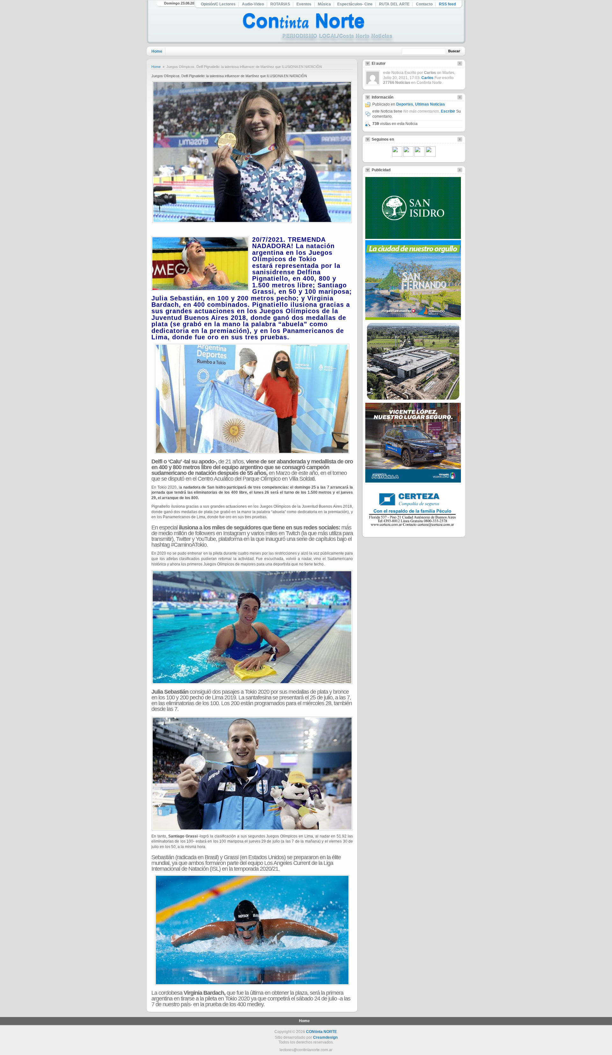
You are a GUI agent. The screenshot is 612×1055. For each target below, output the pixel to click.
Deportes (404, 104)
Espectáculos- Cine (355, 4)
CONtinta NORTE (321, 1031)
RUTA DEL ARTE (394, 4)
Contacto (424, 4)
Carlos (427, 78)
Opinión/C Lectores (218, 4)
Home (156, 51)
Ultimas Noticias (430, 104)
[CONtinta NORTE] (318, 28)
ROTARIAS (280, 4)
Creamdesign (325, 1037)
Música (324, 4)
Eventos (303, 4)
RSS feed (447, 4)
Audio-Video (253, 4)
